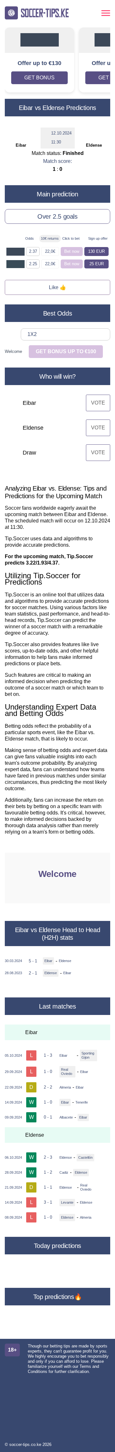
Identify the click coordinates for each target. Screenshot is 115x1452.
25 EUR (96, 263)
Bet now (71, 251)
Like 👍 (57, 287)
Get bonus (39, 77)
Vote (98, 402)
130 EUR (96, 251)
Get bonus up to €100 (66, 351)
